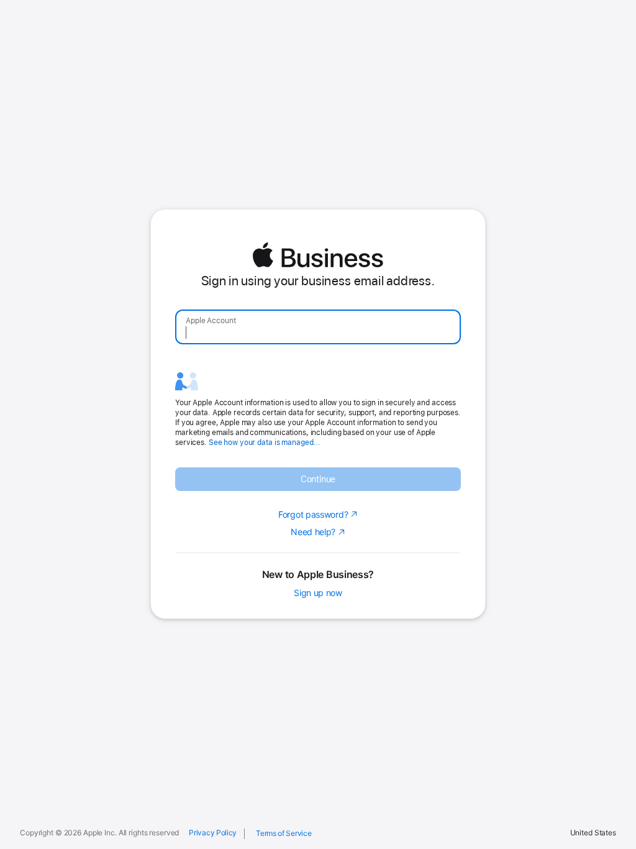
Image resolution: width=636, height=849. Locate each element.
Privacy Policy (213, 832)
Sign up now (318, 593)
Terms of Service (283, 833)
